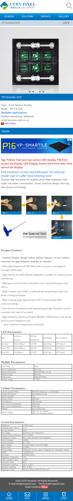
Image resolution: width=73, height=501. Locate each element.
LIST (65, 23)
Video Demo (10, 123)
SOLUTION (27, 16)
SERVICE (46, 16)
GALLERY (64, 16)
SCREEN (9, 16)
